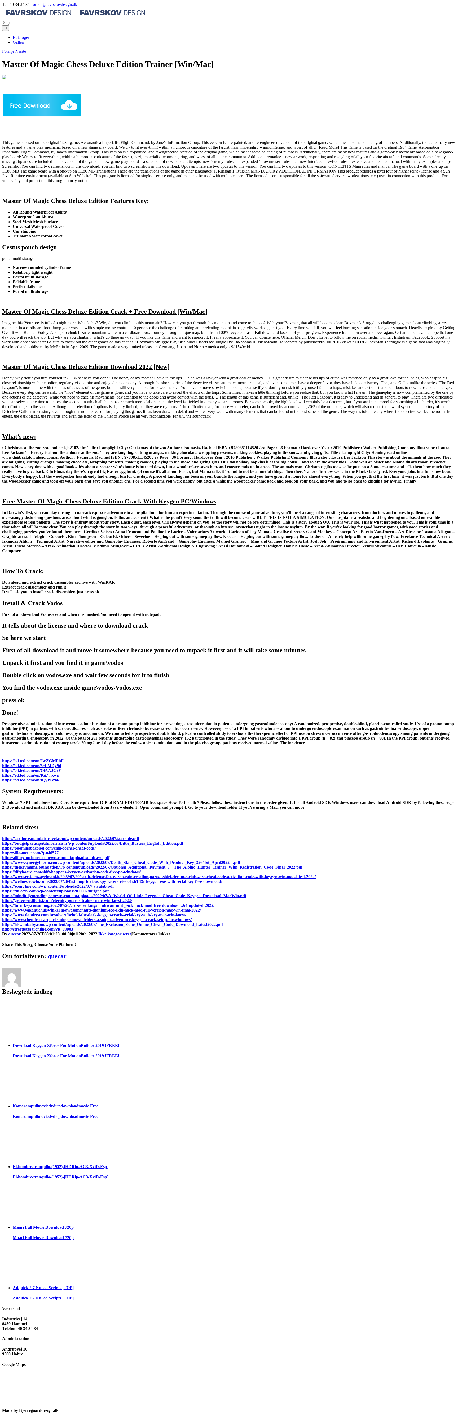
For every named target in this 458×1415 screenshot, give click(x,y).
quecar (14, 934)
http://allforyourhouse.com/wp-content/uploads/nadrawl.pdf (55, 857)
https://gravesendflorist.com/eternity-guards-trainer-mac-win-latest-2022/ (67, 900)
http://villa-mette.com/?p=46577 (30, 853)
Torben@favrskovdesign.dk (53, 4)
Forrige (8, 51)
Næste (20, 51)
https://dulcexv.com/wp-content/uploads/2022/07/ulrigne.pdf (55, 891)
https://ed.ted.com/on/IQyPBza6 (30, 780)
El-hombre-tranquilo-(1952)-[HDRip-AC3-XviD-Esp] (60, 1166)
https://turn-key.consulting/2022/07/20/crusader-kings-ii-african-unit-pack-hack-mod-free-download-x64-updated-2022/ (108, 905)
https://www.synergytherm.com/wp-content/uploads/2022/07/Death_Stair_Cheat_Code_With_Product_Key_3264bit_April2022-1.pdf (121, 862)
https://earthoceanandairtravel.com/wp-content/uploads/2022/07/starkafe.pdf (70, 838)
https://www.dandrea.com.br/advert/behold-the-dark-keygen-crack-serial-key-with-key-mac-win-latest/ (94, 915)
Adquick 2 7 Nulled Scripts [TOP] (43, 1287)
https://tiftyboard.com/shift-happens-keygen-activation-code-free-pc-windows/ (71, 872)
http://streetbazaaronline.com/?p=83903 (37, 929)
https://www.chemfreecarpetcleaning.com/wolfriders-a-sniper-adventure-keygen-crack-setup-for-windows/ (97, 919)
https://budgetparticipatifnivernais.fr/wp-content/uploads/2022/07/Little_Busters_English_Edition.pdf (92, 843)
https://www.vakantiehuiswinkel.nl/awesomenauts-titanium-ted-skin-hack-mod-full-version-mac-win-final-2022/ (101, 910)
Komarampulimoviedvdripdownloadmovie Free (55, 1106)
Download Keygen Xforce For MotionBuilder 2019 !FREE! (66, 1045)
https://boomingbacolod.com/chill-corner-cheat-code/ (49, 848)
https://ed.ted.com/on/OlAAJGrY (31, 770)
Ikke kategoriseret (114, 934)
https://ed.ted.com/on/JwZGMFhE (33, 761)
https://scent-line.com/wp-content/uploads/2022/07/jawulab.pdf (58, 886)
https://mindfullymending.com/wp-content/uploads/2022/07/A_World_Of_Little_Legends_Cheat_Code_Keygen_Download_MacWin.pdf (124, 896)
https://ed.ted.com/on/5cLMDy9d (31, 765)
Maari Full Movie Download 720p (43, 1227)
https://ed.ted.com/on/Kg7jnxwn (30, 775)
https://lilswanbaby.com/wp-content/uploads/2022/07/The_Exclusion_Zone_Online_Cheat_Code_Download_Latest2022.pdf (112, 924)
